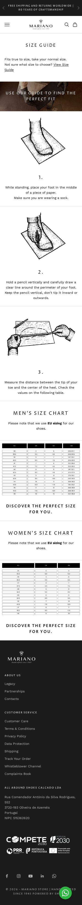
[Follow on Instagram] (18, 876)
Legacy (10, 684)
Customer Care (16, 721)
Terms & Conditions (20, 728)
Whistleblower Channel (23, 766)
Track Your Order (18, 759)
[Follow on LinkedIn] (42, 876)
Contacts (12, 699)
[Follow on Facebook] (7, 876)
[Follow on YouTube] (30, 876)
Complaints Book (18, 774)
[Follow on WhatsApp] (54, 876)
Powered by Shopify (51, 893)
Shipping (11, 751)
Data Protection (17, 743)
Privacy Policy (15, 736)
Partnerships (15, 691)
